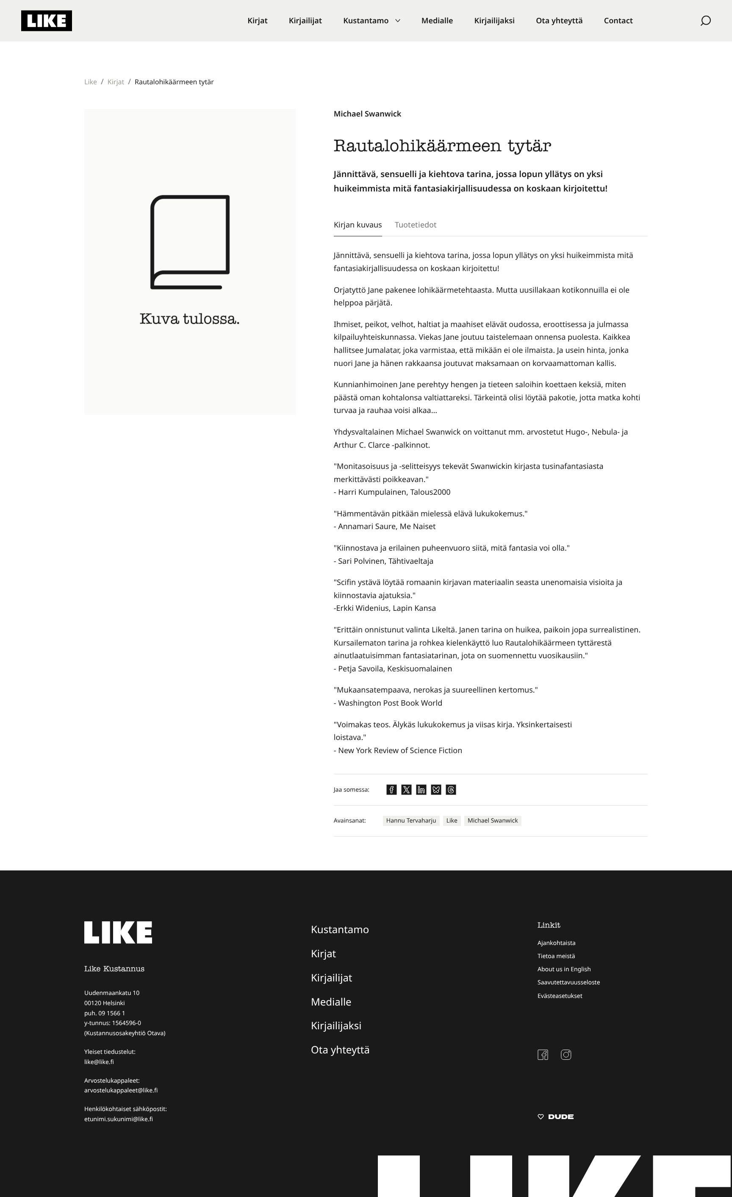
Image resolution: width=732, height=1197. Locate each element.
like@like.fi (99, 1062)
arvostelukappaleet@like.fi (121, 1090)
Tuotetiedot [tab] (416, 224)
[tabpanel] (491, 503)
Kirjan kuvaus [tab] (358, 224)
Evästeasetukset (560, 996)
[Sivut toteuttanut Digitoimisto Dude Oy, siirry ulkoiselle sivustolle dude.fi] (556, 1118)
